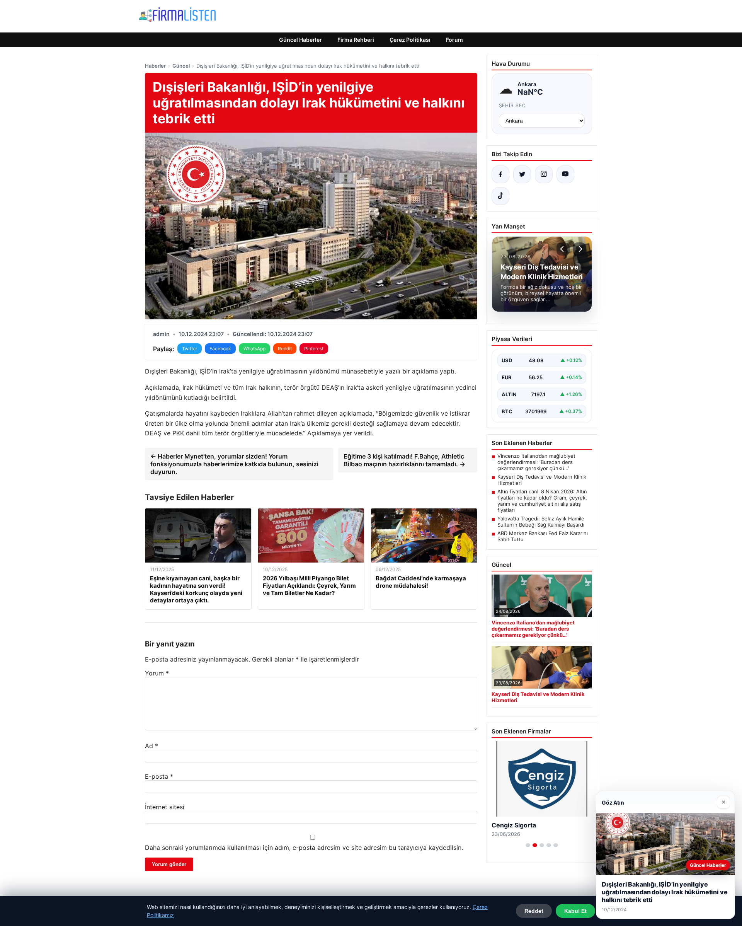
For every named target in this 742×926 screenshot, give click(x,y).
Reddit (285, 348)
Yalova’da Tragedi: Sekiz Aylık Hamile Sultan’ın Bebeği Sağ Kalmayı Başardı (540, 521)
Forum (454, 39)
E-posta (159, 776)
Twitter (189, 348)
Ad (151, 746)
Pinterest (313, 348)
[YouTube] (565, 174)
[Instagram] (544, 174)
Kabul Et (575, 911)
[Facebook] (500, 174)
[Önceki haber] (563, 249)
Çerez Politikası (410, 39)
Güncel (181, 66)
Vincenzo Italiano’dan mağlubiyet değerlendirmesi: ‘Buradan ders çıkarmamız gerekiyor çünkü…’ (536, 462)
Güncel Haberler (300, 39)
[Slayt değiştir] (528, 845)
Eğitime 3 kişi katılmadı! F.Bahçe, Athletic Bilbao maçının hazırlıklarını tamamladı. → (404, 460)
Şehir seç (512, 105)
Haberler (155, 66)
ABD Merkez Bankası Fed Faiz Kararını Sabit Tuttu (542, 536)
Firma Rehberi (355, 39)
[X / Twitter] (522, 174)
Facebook (220, 348)
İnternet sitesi (164, 807)
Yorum (157, 673)
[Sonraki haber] (579, 249)
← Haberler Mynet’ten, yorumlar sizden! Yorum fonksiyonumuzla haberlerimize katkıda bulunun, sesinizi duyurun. (234, 464)
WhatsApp (254, 348)
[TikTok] (500, 196)
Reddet (533, 911)
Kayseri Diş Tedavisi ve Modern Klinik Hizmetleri (541, 480)
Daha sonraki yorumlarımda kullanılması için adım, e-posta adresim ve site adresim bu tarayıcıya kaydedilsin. (304, 847)
